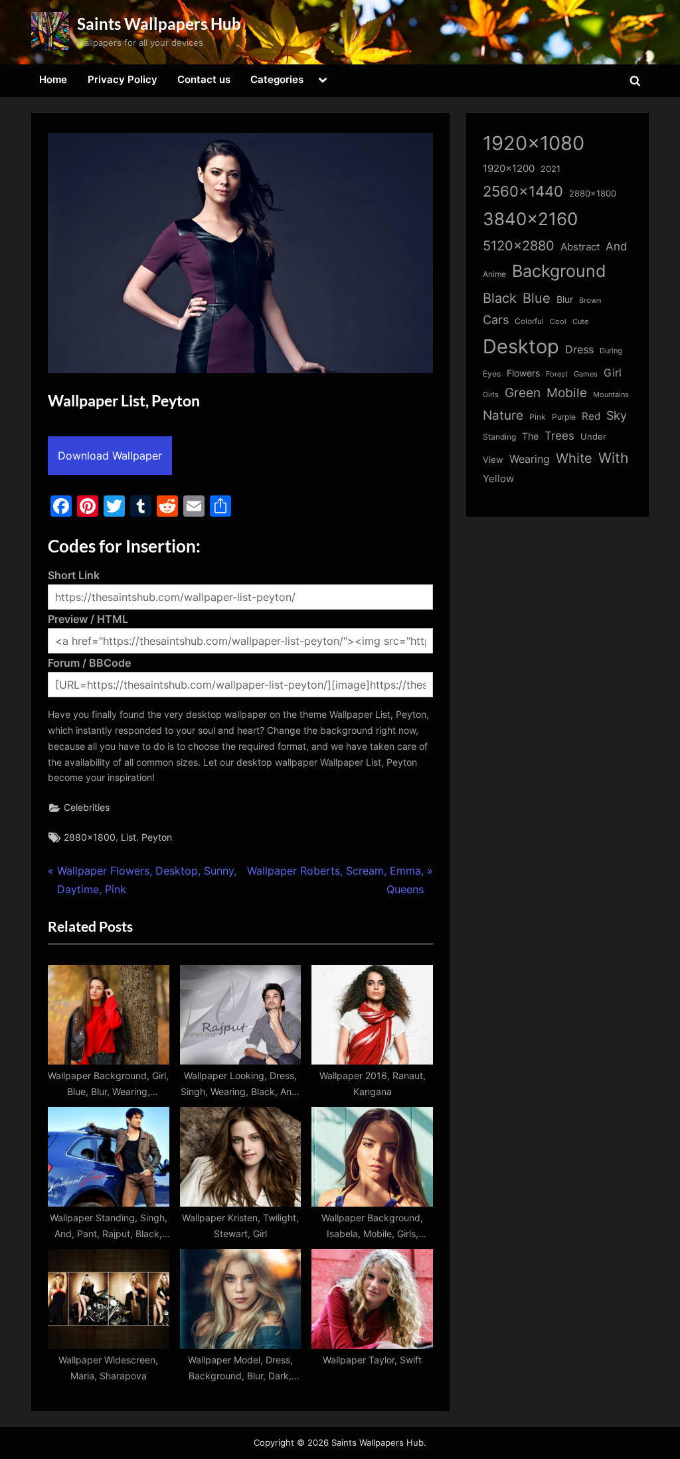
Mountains (611, 394)
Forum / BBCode (89, 662)
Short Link (74, 575)
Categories (276, 79)
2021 (550, 169)
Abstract (580, 246)
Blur (564, 299)
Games (586, 374)
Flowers (523, 373)
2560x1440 (523, 191)
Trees (559, 435)
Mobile (567, 392)
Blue (537, 298)
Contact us (203, 79)
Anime (494, 274)
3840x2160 (530, 219)
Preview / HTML (88, 619)
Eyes (492, 374)
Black (500, 298)
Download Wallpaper (110, 455)
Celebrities (87, 807)
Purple (564, 417)
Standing (499, 437)
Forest (557, 374)
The (530, 436)
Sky (616, 415)
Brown (590, 300)
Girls (491, 394)
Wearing (529, 459)
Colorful (529, 321)
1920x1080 (533, 143)
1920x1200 (509, 169)
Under (593, 436)
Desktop (521, 346)
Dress (579, 349)
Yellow (498, 479)
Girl (613, 373)
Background (559, 271)
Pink (537, 417)
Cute (580, 321)
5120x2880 (518, 246)
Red (591, 416)
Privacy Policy (122, 79)
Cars (496, 320)
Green (523, 392)
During (611, 350)
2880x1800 (90, 837)
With (613, 458)
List (128, 837)
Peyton (156, 837)
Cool (558, 321)
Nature (503, 415)
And (617, 246)
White (574, 458)
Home (53, 79)
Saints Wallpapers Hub (159, 23)
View (493, 460)
